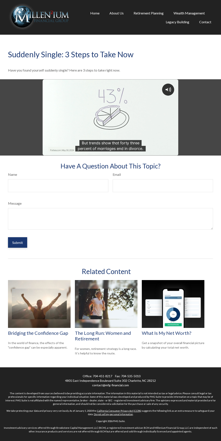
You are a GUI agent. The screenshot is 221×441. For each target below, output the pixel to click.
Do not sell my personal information (113, 414)
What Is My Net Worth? (166, 333)
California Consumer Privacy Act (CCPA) (119, 410)
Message (15, 203)
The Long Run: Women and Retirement (103, 335)
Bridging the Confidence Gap (38, 333)
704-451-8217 (102, 376)
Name (12, 174)
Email (117, 174)
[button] (94, 12)
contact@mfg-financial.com (110, 385)
